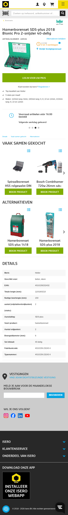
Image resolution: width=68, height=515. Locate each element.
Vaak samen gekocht (18, 136)
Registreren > (44, 87)
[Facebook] (13, 415)
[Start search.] (62, 13)
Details (4, 136)
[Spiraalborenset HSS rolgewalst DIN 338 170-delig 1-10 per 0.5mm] (18, 166)
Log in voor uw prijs (34, 78)
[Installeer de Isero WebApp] (16, 485)
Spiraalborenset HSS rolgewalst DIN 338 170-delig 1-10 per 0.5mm (18, 188)
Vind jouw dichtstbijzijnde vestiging (32, 377)
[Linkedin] (20, 415)
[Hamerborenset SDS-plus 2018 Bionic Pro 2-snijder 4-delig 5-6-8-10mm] (49, 225)
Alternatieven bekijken (56, 39)
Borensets (9, 20)
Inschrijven (55, 395)
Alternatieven (35, 136)
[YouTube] (27, 415)
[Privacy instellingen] (6, 509)
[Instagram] (6, 415)
